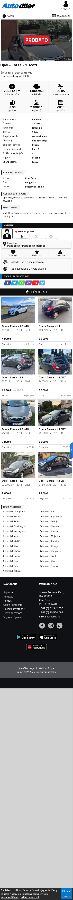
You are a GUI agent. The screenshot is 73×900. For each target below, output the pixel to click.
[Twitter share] (14, 282)
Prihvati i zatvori (66, 893)
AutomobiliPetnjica (49, 541)
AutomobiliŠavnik (49, 566)
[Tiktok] (59, 626)
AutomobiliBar (47, 511)
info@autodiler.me (49, 616)
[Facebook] (42, 626)
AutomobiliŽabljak (12, 571)
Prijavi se (8, 592)
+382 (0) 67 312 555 (51, 608)
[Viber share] (28, 282)
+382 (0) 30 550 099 (51, 612)
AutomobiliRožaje (12, 556)
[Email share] (35, 282)
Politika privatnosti (14, 609)
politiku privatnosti (29, 897)
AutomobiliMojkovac (50, 536)
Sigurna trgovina (12, 617)
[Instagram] (51, 626)
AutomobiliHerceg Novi (14, 531)
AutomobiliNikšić (11, 541)
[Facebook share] (7, 282)
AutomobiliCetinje (49, 521)
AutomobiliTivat (48, 556)
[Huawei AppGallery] (36, 647)
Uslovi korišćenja (12, 605)
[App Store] (48, 637)
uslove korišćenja (10, 897)
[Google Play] (26, 637)
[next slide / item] (70, 40)
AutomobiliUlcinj (48, 561)
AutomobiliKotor (11, 536)
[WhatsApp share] (21, 282)
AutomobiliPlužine (12, 551)
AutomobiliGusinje (49, 526)
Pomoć (7, 601)
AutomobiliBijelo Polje (51, 516)
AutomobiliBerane (12, 516)
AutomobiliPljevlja (49, 546)
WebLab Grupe (46, 668)
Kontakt (8, 596)
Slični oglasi (38, 292)
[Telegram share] (42, 282)
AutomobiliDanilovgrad (14, 526)
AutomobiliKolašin (49, 531)
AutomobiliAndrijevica (14, 511)
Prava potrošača (12, 613)
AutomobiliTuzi (10, 561)
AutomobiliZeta (10, 566)
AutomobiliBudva (11, 521)
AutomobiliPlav (10, 546)
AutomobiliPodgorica (50, 551)
